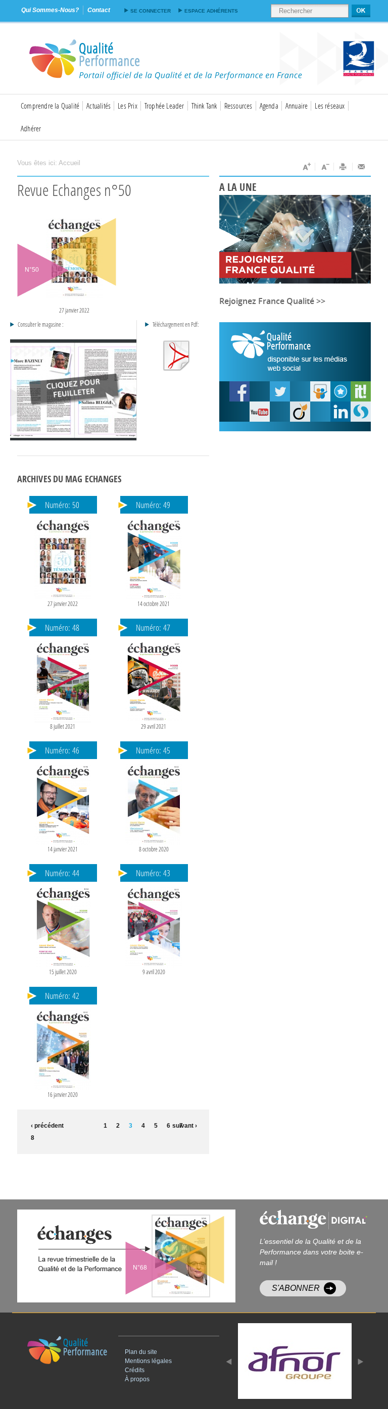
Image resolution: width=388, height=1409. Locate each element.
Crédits (134, 1370)
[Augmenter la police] (306, 167)
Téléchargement (176, 355)
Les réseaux (330, 105)
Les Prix (127, 105)
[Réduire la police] (324, 167)
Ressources (238, 105)
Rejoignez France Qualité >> (272, 301)
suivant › (184, 1125)
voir (150, 1256)
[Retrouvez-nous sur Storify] (361, 411)
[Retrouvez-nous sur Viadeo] (300, 411)
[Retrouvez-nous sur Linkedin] (340, 411)
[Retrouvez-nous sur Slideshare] (320, 391)
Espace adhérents (211, 11)
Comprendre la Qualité (50, 105)
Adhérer (31, 128)
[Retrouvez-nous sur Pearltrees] (340, 391)
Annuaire (296, 105)
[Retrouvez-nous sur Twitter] (280, 391)
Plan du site (141, 1351)
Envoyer (362, 167)
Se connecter (150, 11)
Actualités (98, 105)
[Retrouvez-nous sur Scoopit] (361, 391)
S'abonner (296, 1288)
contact (98, 10)
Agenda (269, 105)
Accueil (69, 163)
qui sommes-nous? (50, 10)
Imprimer (343, 167)
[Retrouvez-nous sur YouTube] (239, 391)
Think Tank (204, 105)
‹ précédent (45, 1125)
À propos (137, 1379)
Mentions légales (148, 1361)
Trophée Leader (164, 105)
